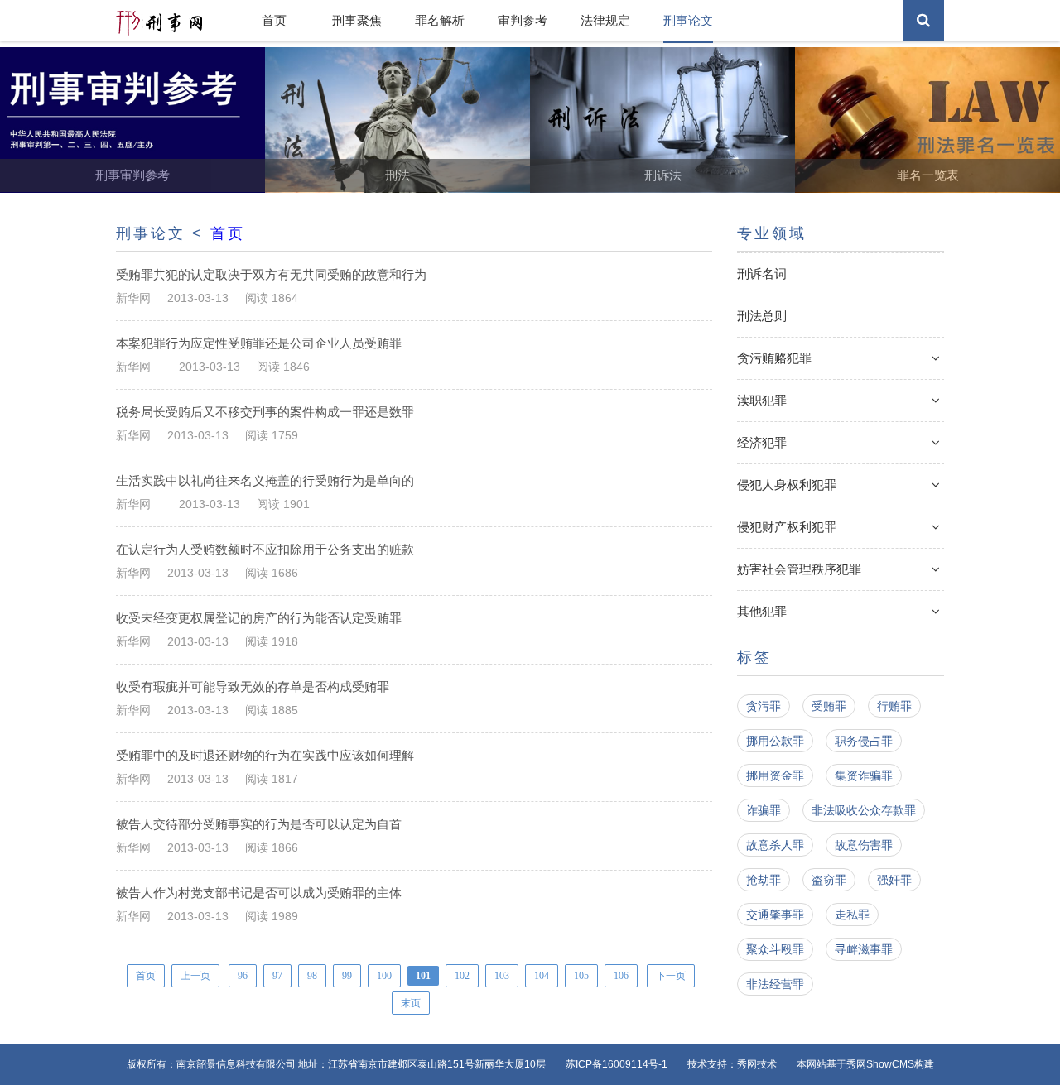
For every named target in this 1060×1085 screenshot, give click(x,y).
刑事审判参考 (132, 175)
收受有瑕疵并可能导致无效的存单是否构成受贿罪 (254, 686)
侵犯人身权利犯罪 (786, 485)
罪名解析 (440, 20)
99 (347, 976)
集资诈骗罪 (864, 775)
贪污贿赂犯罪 (774, 358)
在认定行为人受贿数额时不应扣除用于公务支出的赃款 (266, 549)
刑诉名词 (762, 273)
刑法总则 (762, 316)
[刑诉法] (662, 188)
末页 (411, 1003)
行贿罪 (894, 706)
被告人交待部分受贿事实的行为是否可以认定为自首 (260, 824)
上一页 (195, 976)
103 (501, 976)
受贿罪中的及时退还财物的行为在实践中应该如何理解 (266, 755)
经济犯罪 (762, 442)
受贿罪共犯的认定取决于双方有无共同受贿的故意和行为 (273, 274)
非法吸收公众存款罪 (864, 810)
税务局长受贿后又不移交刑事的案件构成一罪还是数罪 (266, 412)
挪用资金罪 (775, 775)
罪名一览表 (928, 175)
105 (581, 976)
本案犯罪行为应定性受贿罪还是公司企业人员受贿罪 (260, 343)
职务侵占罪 (864, 740)
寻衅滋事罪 (864, 949)
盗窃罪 (829, 879)
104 (541, 976)
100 (384, 976)
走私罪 (852, 914)
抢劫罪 (763, 879)
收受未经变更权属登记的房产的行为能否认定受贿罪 (260, 618)
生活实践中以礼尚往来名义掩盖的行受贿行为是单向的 (266, 480)
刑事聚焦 (357, 20)
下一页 (671, 976)
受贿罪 (829, 706)
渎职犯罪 (762, 400)
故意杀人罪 (775, 845)
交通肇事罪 (775, 914)
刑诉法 (663, 175)
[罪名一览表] (927, 188)
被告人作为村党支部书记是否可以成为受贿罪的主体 (260, 893)
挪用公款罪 (775, 740)
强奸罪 (894, 879)
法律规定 (605, 20)
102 (462, 976)
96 (243, 976)
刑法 (397, 175)
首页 (274, 20)
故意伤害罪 (864, 845)
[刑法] (397, 188)
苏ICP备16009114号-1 (616, 1064)
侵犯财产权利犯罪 (786, 527)
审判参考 (522, 20)
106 (621, 976)
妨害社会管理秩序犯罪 (799, 569)
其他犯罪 (762, 611)
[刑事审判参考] (132, 188)
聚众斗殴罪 (775, 949)
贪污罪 (763, 706)
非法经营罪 (775, 984)
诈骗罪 (763, 810)
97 (277, 976)
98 (312, 976)
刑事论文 (688, 20)
